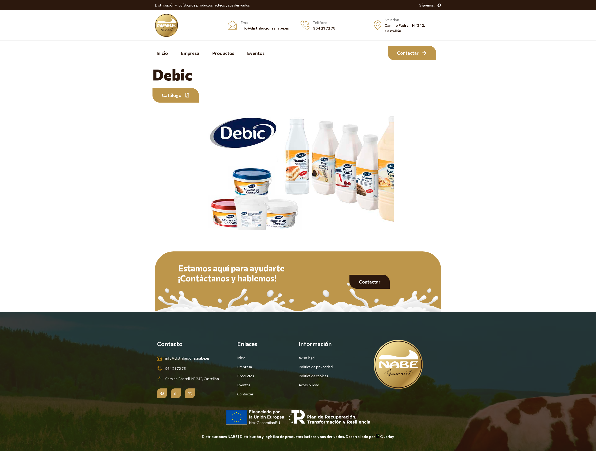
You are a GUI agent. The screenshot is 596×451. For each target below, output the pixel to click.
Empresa (190, 53)
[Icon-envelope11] (176, 393)
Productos (223, 53)
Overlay (386, 436)
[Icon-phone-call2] (190, 393)
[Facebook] (439, 5)
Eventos (255, 53)
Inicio (162, 53)
